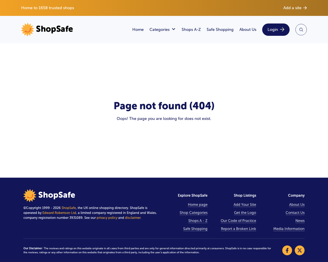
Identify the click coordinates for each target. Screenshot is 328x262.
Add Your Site (245, 205)
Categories (159, 29)
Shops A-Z (191, 29)
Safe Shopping (220, 29)
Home (138, 29)
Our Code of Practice (238, 221)
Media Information (289, 229)
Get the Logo (245, 213)
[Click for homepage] (74, 29)
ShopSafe (69, 208)
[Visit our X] (300, 250)
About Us (247, 29)
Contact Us (295, 213)
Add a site (292, 8)
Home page (198, 205)
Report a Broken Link (238, 229)
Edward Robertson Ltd (59, 213)
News (300, 221)
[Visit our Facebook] (287, 250)
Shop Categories (194, 213)
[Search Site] (301, 29)
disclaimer (132, 217)
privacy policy (107, 217)
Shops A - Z (198, 221)
